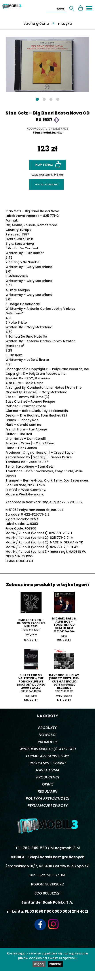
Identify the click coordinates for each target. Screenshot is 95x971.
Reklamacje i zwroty (48, 805)
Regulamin (47, 791)
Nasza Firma (47, 770)
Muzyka (65, 23)
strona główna (36, 23)
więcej (39, 964)
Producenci (47, 777)
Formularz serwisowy (47, 756)
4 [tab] (57, 99)
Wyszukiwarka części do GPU (47, 748)
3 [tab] (51, 99)
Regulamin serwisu (48, 763)
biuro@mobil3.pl (65, 848)
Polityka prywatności (47, 798)
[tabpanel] (47, 62)
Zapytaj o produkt (47, 184)
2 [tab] (44, 99)
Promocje (47, 741)
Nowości (47, 734)
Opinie (47, 784)
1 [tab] (37, 99)
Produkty (47, 727)
